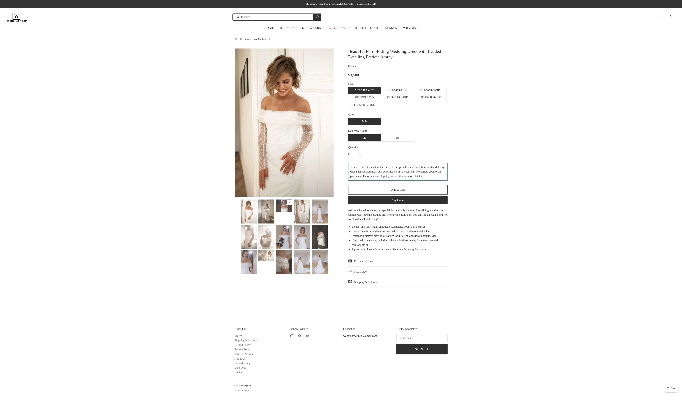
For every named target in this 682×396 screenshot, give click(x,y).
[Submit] (317, 17)
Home (269, 27)
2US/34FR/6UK (364, 90)
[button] (245, 123)
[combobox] (272, 17)
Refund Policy (242, 344)
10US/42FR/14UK (397, 97)
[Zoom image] (284, 123)
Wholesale (339, 27)
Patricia (352, 66)
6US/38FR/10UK (430, 90)
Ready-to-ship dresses (376, 27)
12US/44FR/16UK (430, 97)
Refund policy (242, 363)
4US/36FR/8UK (397, 90)
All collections (241, 39)
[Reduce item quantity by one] (350, 154)
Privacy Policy (242, 349)
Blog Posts (240, 367)
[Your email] (422, 338)
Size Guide (360, 271)
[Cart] (670, 17)
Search (238, 335)
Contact (238, 372)
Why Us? (410, 27)
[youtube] (307, 336)
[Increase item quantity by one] (360, 154)
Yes (397, 137)
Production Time (363, 261)
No (364, 137)
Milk (364, 121)
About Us (239, 358)
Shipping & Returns (365, 282)
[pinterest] (299, 336)
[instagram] (292, 336)
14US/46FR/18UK (364, 104)
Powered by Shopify (241, 390)
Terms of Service (243, 353)
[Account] (662, 17)
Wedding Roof (245, 386)
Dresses (287, 27)
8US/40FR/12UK (364, 97)
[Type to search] (272, 17)
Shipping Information (392, 176)
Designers (311, 27)
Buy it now (398, 200)
